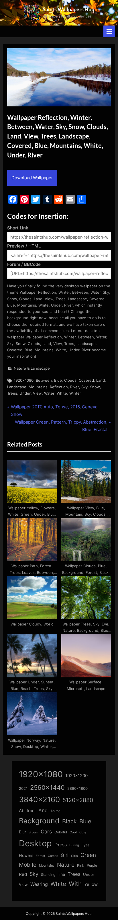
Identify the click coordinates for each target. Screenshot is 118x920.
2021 (23, 788)
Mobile (27, 864)
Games (53, 856)
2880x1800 (77, 788)
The (61, 874)
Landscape (16, 387)
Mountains (38, 387)
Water (49, 393)
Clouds (70, 380)
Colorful (60, 832)
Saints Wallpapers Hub (68, 9)
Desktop (35, 843)
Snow (95, 387)
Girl (64, 855)
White (62, 393)
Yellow (91, 884)
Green (88, 855)
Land (100, 380)
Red (23, 874)
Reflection (59, 387)
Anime (55, 811)
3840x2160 (39, 799)
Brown (33, 832)
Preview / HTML (24, 246)
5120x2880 (77, 800)
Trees (12, 393)
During (74, 845)
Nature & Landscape (32, 368)
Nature (65, 864)
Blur (22, 832)
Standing (48, 874)
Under (25, 393)
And (43, 810)
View (37, 393)
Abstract (27, 810)
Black (69, 821)
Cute (82, 832)
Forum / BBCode (24, 264)
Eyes (85, 845)
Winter (75, 393)
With (75, 883)
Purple (92, 866)
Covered (86, 380)
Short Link (17, 228)
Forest (40, 856)
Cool (73, 832)
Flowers (26, 855)
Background (39, 820)
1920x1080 (24, 380)
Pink (80, 865)
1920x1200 (76, 775)
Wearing (39, 884)
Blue (58, 380)
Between (44, 380)
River (74, 387)
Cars (46, 832)
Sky (84, 387)
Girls (74, 856)
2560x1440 (47, 787)
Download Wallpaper (32, 177)
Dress (60, 844)
